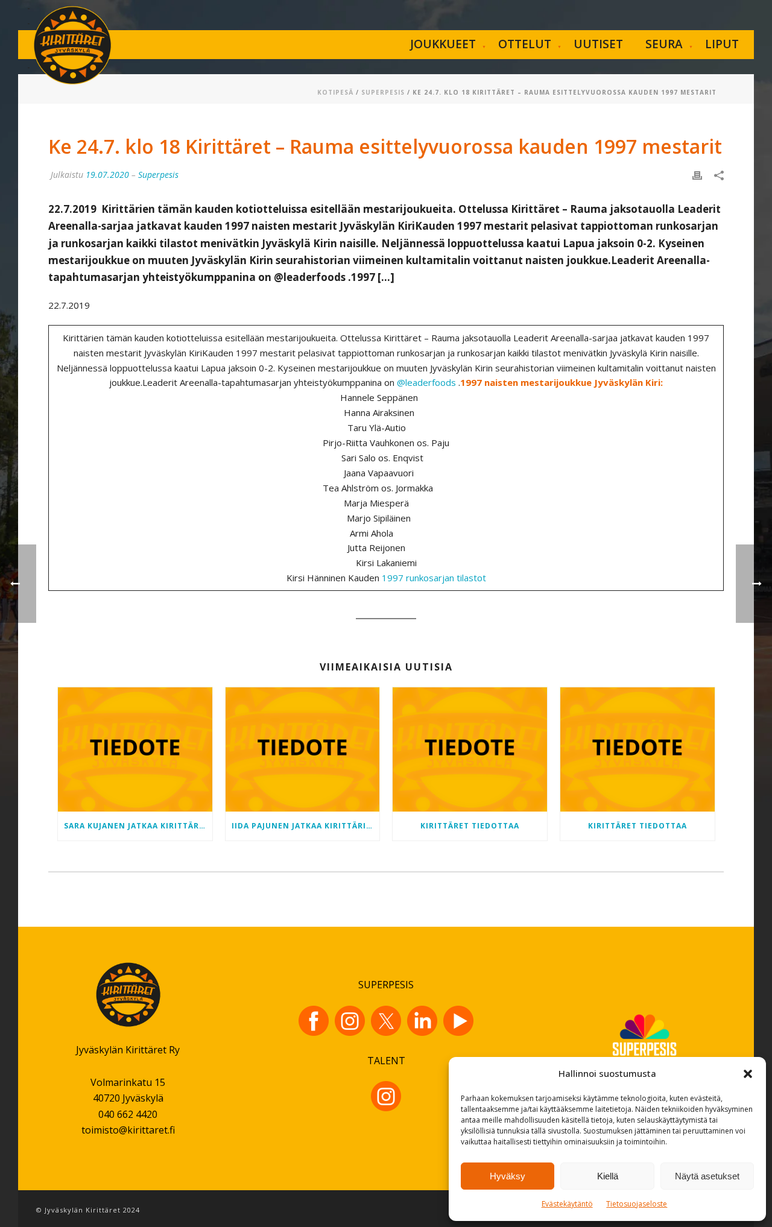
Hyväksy (507, 1176)
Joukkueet (443, 44)
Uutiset (598, 44)
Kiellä (607, 1176)
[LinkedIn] (422, 1021)
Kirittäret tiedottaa (469, 826)
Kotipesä (335, 92)
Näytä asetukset (707, 1176)
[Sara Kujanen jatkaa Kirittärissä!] (135, 749)
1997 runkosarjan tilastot (434, 578)
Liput (722, 44)
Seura (664, 44)
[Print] (697, 174)
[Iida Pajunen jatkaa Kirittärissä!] (303, 749)
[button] (748, 1074)
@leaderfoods (426, 382)
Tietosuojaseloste (636, 1204)
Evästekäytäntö (567, 1204)
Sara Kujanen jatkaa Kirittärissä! (138, 826)
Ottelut (524, 44)
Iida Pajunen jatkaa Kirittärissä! (306, 826)
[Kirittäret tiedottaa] (470, 749)
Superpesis (383, 92)
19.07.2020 (107, 174)
